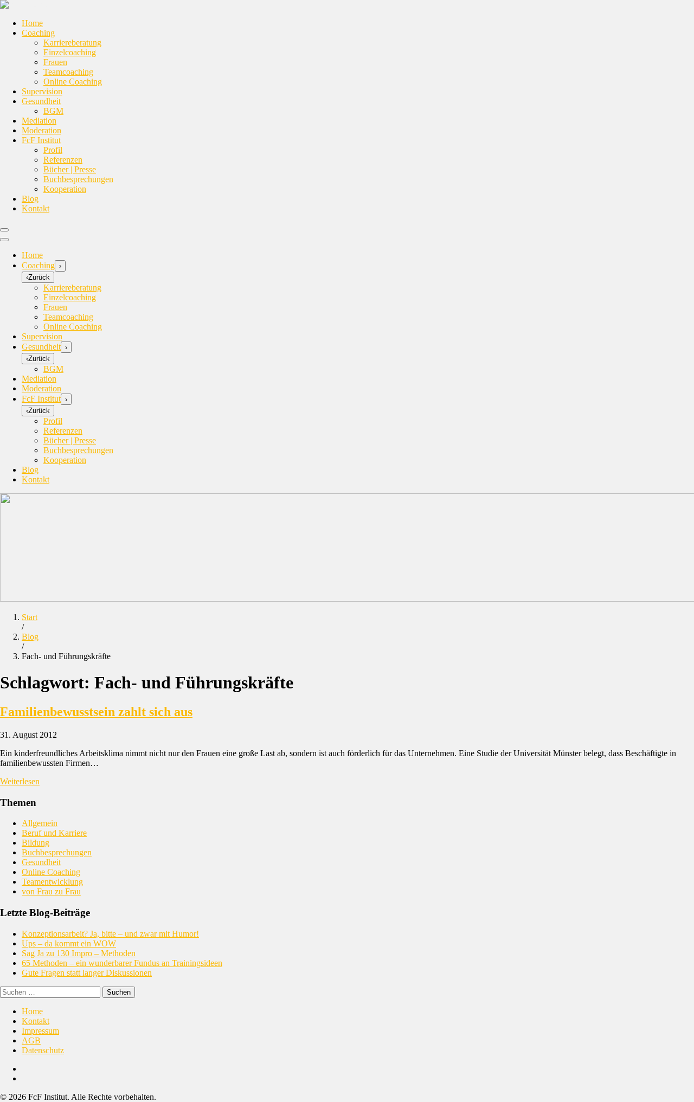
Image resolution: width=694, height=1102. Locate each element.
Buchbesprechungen (78, 179)
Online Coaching (72, 81)
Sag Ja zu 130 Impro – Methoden (79, 953)
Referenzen (62, 159)
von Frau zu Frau (51, 891)
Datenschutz (43, 1050)
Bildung (35, 842)
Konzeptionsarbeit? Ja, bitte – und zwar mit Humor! (110, 933)
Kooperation (64, 189)
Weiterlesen (20, 781)
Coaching (38, 32)
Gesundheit (41, 101)
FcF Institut (41, 140)
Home (32, 23)
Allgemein (39, 823)
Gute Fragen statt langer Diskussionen (87, 972)
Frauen (55, 62)
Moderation (41, 130)
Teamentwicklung (52, 881)
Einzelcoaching (69, 52)
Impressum (40, 1030)
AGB (31, 1040)
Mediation (39, 120)
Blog (30, 198)
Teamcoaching (68, 71)
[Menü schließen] (4, 239)
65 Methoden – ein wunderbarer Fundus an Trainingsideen (122, 963)
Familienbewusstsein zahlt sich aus (96, 712)
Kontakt (35, 208)
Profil (52, 149)
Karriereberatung (72, 42)
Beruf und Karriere (54, 832)
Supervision (42, 91)
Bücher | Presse (69, 169)
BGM (53, 110)
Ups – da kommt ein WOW (69, 943)
